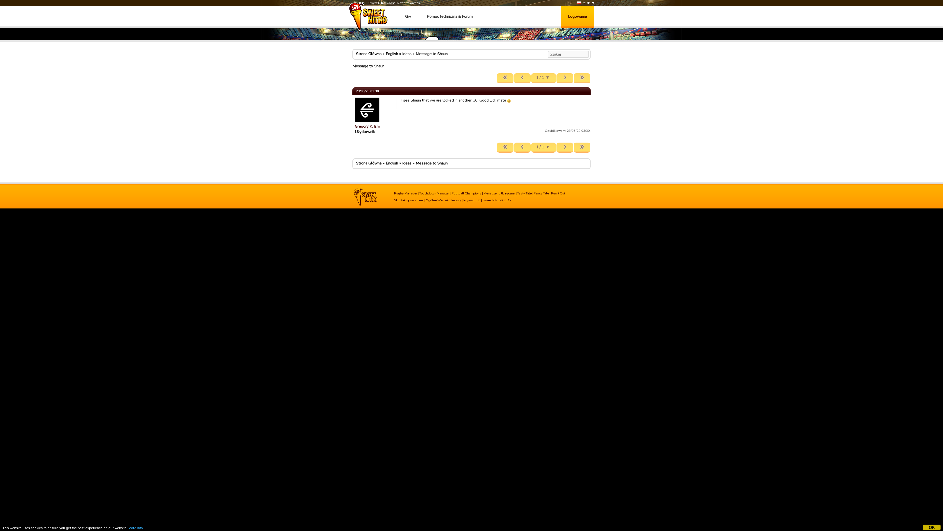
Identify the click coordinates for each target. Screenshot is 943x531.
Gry (408, 16)
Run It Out (558, 193)
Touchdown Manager (434, 193)
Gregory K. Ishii (367, 126)
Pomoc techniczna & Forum (450, 16)
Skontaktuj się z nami (409, 200)
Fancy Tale (541, 193)
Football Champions (466, 193)
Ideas (407, 54)
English (392, 54)
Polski (585, 3)
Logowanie (577, 16)
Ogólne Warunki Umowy (443, 200)
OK (932, 527)
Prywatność (471, 200)
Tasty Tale (524, 193)
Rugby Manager (405, 193)
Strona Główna (369, 54)
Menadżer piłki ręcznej (499, 193)
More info (135, 527)
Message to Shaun (432, 54)
